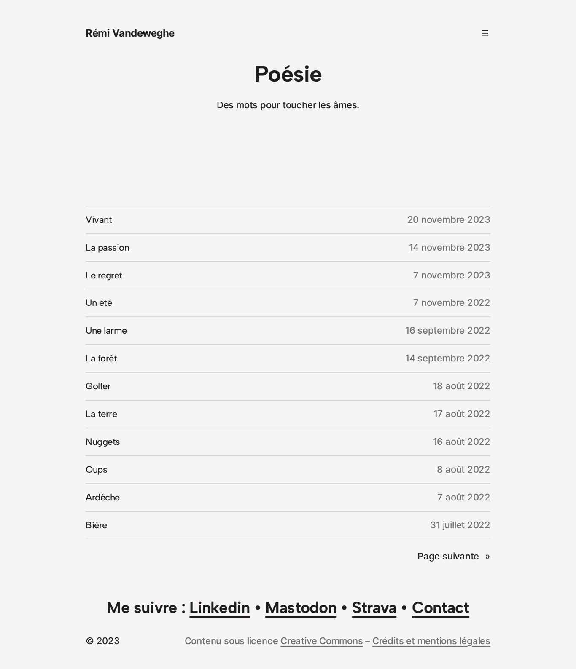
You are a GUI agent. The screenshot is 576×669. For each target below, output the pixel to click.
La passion (107, 247)
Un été (99, 302)
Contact (440, 607)
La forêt (101, 358)
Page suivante (453, 556)
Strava (374, 607)
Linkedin (219, 607)
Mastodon (300, 607)
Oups (96, 469)
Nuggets (103, 441)
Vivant (99, 219)
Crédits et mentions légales (431, 640)
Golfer (98, 386)
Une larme (106, 330)
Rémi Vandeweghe (130, 33)
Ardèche (103, 497)
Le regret (104, 275)
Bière (96, 525)
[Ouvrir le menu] (485, 33)
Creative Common (319, 640)
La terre (101, 414)
